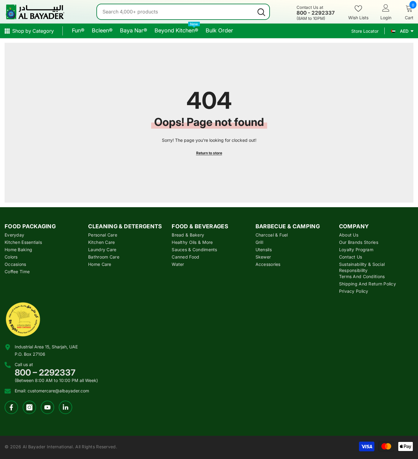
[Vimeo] (65, 407)
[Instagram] (29, 407)
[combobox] (175, 11)
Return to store (209, 153)
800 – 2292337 (45, 372)
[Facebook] (11, 407)
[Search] (183, 12)
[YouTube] (47, 407)
